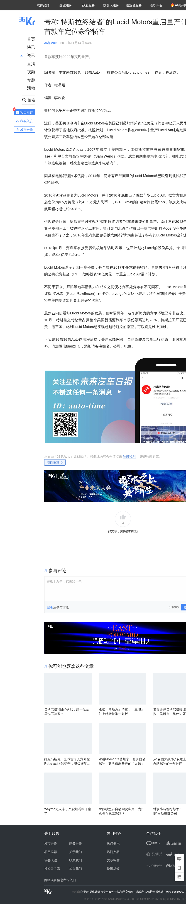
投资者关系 (52, 868)
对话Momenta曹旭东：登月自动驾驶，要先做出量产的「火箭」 (122, 761)
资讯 (31, 55)
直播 (31, 63)
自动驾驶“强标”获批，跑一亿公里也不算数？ (66, 711)
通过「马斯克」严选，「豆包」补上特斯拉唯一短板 (121, 711)
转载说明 (129, 456)
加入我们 (75, 868)
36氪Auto (51, 42)
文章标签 (113, 860)
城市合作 (50, 843)
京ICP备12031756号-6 (151, 899)
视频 (31, 71)
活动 (31, 88)
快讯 (31, 47)
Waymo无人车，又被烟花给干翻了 (67, 811)
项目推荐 (53, 462)
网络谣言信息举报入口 (60, 879)
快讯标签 (113, 868)
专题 (31, 80)
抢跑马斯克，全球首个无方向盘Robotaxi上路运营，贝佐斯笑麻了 (67, 761)
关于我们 (75, 851)
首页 (31, 39)
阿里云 (85, 891)
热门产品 (113, 851)
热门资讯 (113, 843)
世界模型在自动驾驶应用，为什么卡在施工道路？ (121, 811)
